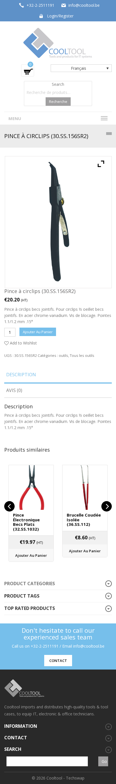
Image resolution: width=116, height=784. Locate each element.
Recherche (58, 101)
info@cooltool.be (84, 5)
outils (63, 355)
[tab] (58, 376)
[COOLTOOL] (58, 42)
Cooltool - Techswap (65, 778)
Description (21, 374)
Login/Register (60, 16)
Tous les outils (82, 355)
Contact (58, 660)
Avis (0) (14, 390)
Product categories (29, 583)
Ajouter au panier (38, 331)
